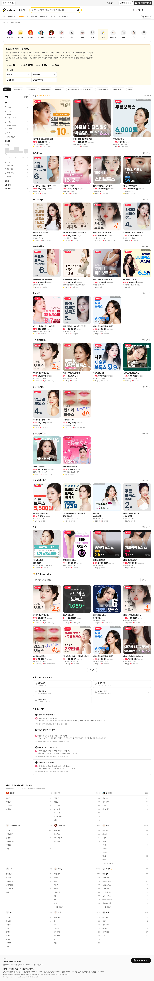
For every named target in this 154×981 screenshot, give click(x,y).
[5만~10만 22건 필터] (16, 150)
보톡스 (108, 869)
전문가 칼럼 (62, 16)
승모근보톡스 (46, 89)
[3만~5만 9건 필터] (11, 151)
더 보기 (92, 670)
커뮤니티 (34, 16)
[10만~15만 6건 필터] (21, 152)
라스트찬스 (61, 825)
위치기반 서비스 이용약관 (27, 969)
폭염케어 (12, 793)
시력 (11, 869)
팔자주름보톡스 (102, 89)
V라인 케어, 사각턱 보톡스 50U (43, 724)
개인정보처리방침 (13, 969)
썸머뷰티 (109, 793)
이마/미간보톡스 (118, 89)
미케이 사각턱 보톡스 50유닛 (43, 741)
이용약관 (5, 969)
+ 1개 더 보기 (106, 907)
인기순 (144, 580)
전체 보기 (145, 153)
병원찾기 (10, 16)
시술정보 (42, 16)
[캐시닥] (4, 22)
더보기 (104, 738)
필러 (11, 912)
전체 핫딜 (146, 96)
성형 (59, 912)
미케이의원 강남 (56, 741)
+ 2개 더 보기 (106, 864)
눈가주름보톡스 (73, 89)
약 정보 (53, 16)
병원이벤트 (22, 16)
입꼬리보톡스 (88, 89)
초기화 (26, 97)
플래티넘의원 (56, 724)
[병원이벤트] (28, 16)
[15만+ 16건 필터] (26, 151)
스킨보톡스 (18, 89)
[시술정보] (47, 16)
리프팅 (60, 869)
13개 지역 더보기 (10, 137)
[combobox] (146, 16)
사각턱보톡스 (32, 89)
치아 (59, 793)
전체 (6, 89)
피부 (107, 825)
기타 (130, 89)
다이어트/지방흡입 (15, 825)
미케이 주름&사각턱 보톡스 (42, 756)
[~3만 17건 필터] (7, 150)
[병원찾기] (15, 16)
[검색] (78, 10)
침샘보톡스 (59, 89)
